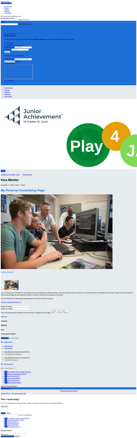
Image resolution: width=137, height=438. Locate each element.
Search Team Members (25, 415)
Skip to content (5, 1)
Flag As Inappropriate (18, 393)
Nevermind (4, 406)
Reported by (4, 434)
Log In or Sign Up (6, 3)
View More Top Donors (11, 360)
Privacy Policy (5, 393)
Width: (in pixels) (6, 306)
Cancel (8, 413)
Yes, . (3, 413)
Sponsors (7, 11)
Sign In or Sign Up (10, 33)
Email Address (9, 47)
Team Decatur (27, 174)
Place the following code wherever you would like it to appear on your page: (26, 313)
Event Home (8, 6)
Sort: (2, 368)
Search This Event (23, 20)
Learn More (7, 13)
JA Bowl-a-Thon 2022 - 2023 (10, 174)
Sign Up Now (8, 43)
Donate (6, 8)
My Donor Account (17, 45)
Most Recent (8, 346)
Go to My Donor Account (7, 18)
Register (6, 10)
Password (7, 49)
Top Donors (8, 348)
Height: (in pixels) (6, 309)
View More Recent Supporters (13, 354)
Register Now (5, 388)
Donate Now (4, 338)
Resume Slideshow (7, 272)
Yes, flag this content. (7, 436)
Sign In (17, 61)
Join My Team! (14, 338)
